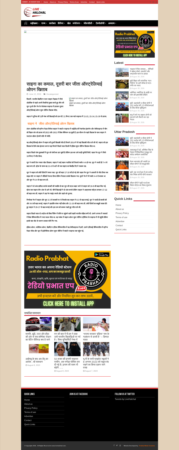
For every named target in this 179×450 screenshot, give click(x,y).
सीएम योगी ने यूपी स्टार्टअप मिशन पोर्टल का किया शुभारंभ (140, 184)
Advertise (84, 2)
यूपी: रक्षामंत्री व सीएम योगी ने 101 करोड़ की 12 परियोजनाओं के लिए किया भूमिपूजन (142, 105)
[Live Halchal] (34, 11)
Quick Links (100, 2)
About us (53, 2)
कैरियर (60, 23)
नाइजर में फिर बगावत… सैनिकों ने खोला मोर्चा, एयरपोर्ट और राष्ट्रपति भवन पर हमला (141, 71)
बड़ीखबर (34, 23)
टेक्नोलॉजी (100, 23)
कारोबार (52, 23)
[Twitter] (153, 2)
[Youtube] (156, 2)
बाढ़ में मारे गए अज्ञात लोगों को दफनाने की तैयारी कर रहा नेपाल (141, 117)
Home (46, 2)
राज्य (43, 23)
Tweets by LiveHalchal (125, 399)
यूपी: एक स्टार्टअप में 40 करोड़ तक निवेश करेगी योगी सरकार (141, 173)
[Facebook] (150, 2)
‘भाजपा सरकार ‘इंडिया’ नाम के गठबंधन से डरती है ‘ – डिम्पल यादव (96, 336)
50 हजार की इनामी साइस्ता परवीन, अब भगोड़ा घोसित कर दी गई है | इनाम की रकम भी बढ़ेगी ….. (67, 363)
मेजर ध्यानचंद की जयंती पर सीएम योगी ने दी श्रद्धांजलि (140, 162)
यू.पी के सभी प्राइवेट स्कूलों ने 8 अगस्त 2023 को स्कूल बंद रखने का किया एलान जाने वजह (96, 363)
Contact (92, 2)
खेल (69, 23)
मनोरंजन (76, 23)
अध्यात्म (111, 23)
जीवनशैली (88, 23)
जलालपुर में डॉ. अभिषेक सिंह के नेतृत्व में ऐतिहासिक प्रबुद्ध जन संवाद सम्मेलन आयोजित (141, 152)
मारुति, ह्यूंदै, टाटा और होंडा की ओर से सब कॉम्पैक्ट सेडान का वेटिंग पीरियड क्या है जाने (38, 336)
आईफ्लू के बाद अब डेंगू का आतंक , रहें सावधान (37, 360)
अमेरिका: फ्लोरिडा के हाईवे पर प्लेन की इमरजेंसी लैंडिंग (141, 93)
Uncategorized (52, 94)
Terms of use (74, 2)
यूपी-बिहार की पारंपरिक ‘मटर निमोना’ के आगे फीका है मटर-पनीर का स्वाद (141, 83)
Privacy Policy (63, 2)
